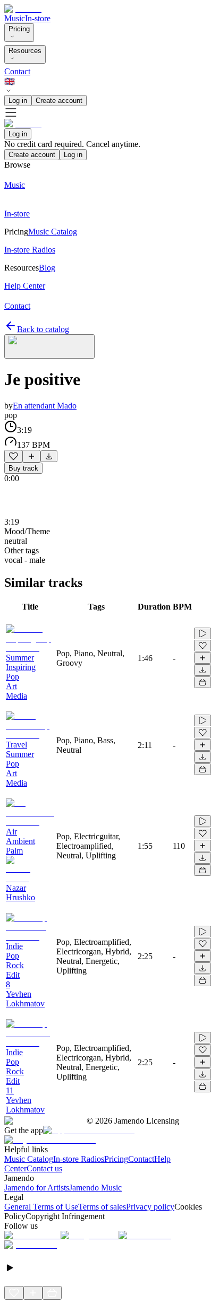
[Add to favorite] (13, 456)
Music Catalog (28, 1158)
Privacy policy (150, 1206)
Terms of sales (102, 1206)
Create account (59, 101)
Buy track (23, 468)
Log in (18, 101)
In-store (37, 18)
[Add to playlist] (31, 456)
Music (14, 18)
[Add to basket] (202, 682)
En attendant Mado (45, 405)
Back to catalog (43, 329)
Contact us (44, 1168)
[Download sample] (48, 456)
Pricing (19, 29)
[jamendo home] (22, 8)
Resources (25, 51)
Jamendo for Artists (36, 1187)
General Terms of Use (41, 1206)
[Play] (49, 346)
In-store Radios (78, 1158)
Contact (17, 71)
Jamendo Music (95, 1187)
